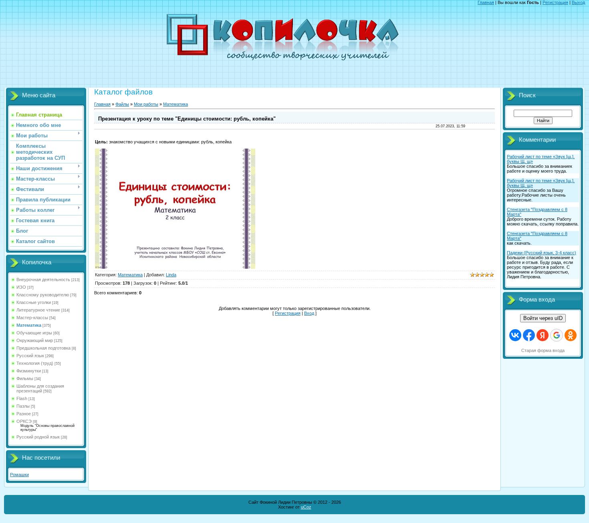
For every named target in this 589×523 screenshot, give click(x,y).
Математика (28, 325)
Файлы (122, 104)
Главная (486, 2)
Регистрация (555, 2)
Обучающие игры (34, 332)
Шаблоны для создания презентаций (40, 388)
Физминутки (28, 370)
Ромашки (19, 474)
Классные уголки (33, 302)
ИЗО (21, 287)
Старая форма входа (543, 350)
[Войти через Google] (556, 335)
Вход (309, 313)
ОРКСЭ (24, 421)
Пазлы (23, 406)
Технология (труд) (34, 363)
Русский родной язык (38, 436)
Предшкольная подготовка (43, 348)
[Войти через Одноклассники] (571, 335)
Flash (21, 398)
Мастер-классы (32, 317)
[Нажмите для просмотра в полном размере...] (175, 267)
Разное (23, 413)
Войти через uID (543, 318)
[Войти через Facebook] (529, 335)
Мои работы (146, 104)
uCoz (306, 507)
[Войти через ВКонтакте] (515, 335)
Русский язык (30, 355)
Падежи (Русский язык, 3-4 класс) (541, 252)
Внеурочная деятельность (43, 279)
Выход (578, 2)
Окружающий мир (34, 340)
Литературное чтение (38, 310)
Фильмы (24, 378)
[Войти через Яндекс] (543, 335)
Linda (171, 274)
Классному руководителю (42, 294)
